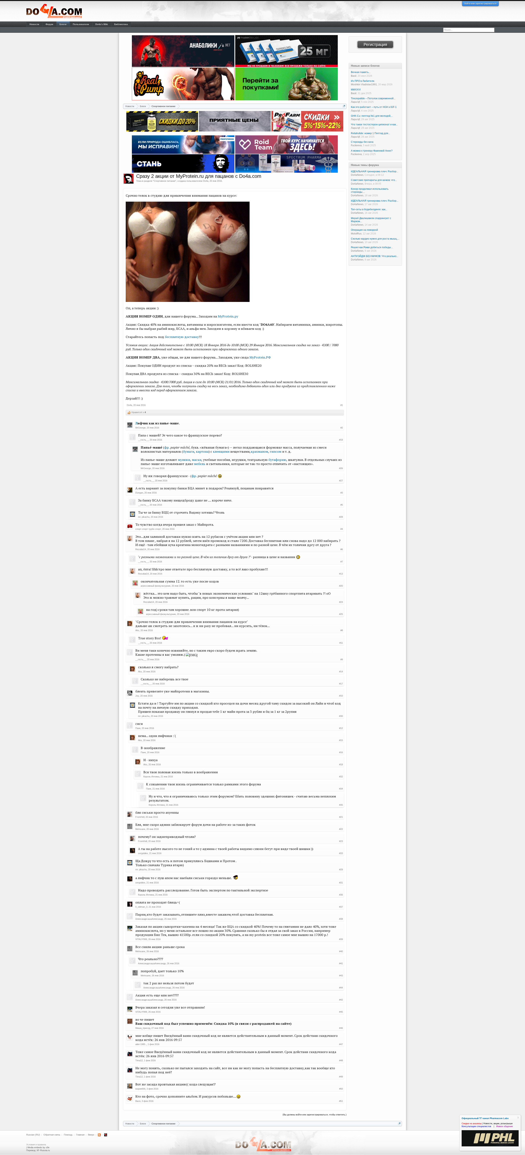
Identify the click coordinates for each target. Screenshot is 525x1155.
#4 (341, 529)
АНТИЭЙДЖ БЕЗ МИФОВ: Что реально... (374, 256)
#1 (341, 405)
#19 (341, 440)
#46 (341, 1028)
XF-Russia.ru (43, 1150)
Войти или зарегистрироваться (480, 3)
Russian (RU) (33, 1134)
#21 (341, 817)
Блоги (62, 24)
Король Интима (151, 776)
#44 (341, 987)
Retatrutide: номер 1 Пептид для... (370, 133)
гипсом (275, 451)
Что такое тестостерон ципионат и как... (374, 124)
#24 (341, 602)
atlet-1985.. (140, 1044)
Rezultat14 (140, 549)
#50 (341, 1089)
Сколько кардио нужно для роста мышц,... (375, 238)
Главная (80, 1134)
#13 (341, 573)
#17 (341, 683)
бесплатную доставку (182, 337)
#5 (341, 505)
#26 (341, 468)
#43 (341, 975)
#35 (341, 805)
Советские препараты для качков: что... (374, 180)
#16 (341, 752)
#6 (341, 549)
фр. (167, 447)
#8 (341, 630)
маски (196, 459)
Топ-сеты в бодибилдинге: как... (369, 209)
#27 (341, 480)
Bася (137, 1101)
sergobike (143, 853)
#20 (341, 586)
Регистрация (375, 44)
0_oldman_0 (141, 907)
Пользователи (81, 24)
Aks (137, 630)
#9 (341, 659)
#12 (341, 728)
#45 (341, 1012)
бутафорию (277, 459)
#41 (341, 963)
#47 (341, 1044)
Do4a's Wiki (101, 24)
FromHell (139, 817)
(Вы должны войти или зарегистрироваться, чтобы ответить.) (315, 1114)
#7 (341, 561)
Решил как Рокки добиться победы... (372, 247)
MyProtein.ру (228, 316)
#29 (341, 869)
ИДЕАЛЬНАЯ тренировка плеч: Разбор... (374, 171)
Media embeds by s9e (38, 1147)
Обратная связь (51, 1134)
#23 (341, 841)
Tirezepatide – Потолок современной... (373, 98)
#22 (341, 829)
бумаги (188, 451)
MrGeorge (140, 427)
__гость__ (143, 440)
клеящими (221, 451)
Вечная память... (360, 72)
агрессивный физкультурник (155, 586)
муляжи (184, 459)
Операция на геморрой (364, 229)
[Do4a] (128, 178)
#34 (341, 788)
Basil (353, 75)
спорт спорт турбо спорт (148, 529)
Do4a (205, 181)
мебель (199, 464)
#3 (341, 492)
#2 (341, 427)
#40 (341, 951)
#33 (341, 853)
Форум (49, 24)
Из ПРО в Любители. (363, 81)
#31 (341, 882)
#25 (341, 614)
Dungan (139, 492)
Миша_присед (142, 1028)
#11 (341, 643)
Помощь (68, 1134)
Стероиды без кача (362, 142)
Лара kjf (355, 102)
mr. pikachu (144, 517)
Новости (34, 24)
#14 (341, 671)
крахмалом (259, 451)
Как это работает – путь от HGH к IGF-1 (374, 107)
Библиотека (121, 24)
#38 (341, 919)
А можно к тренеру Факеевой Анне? (372, 150)
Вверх (91, 1134)
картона (202, 451)
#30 (341, 716)
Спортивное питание (164, 181)
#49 (341, 1076)
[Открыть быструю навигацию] (344, 106)
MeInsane (140, 829)
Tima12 (139, 1060)
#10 (341, 696)
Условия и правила (36, 1144)
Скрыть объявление (518, 1117)
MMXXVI (356, 89)
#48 (341, 1060)
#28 (341, 517)
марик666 (140, 1089)
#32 (341, 776)
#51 (341, 1101)
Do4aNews (357, 175)
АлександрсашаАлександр (149, 919)
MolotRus (356, 233)
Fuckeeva (356, 145)
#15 (341, 740)
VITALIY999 (141, 939)
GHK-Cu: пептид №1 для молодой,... (372, 115)
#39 (341, 939)
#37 (341, 907)
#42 (341, 999)
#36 (341, 894)
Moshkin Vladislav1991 (364, 84)
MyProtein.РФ (260, 357)
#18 (341, 764)
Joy (137, 696)
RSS (99, 1134)
